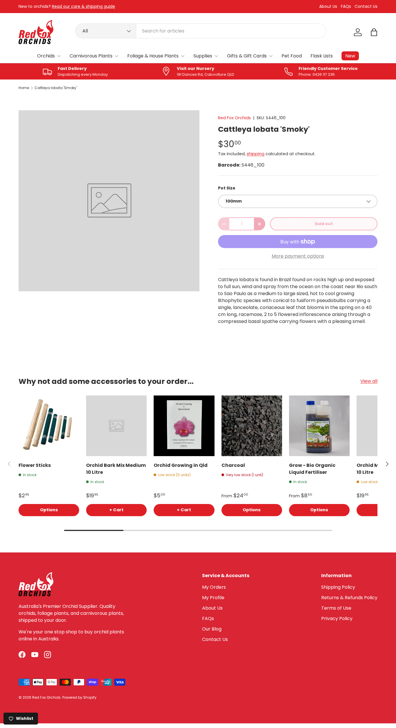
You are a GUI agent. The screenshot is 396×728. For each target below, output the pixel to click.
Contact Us (366, 6)
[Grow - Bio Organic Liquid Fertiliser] (319, 425)
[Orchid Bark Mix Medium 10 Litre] (116, 425)
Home (24, 88)
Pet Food (291, 56)
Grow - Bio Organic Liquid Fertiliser (312, 469)
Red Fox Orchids (234, 118)
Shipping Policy (338, 587)
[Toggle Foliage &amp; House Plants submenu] (182, 56)
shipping (255, 154)
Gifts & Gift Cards (247, 56)
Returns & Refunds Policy (349, 597)
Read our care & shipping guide (83, 6)
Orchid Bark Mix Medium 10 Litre (116, 469)
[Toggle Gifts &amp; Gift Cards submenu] (270, 56)
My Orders (214, 587)
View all (368, 381)
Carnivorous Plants (91, 56)
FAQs (346, 6)
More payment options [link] (298, 256)
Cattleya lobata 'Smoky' (55, 88)
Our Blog (211, 629)
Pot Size (226, 188)
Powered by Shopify (79, 697)
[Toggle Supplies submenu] (216, 56)
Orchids (46, 56)
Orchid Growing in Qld (181, 465)
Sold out (324, 224)
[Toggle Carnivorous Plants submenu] (116, 56)
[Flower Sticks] (49, 425)
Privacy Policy (337, 618)
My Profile (213, 597)
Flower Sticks (35, 465)
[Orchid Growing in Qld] (184, 425)
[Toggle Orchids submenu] (58, 56)
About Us (328, 6)
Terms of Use (336, 608)
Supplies (202, 56)
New (350, 56)
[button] (374, 32)
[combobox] (200, 31)
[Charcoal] (251, 425)
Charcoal (233, 465)
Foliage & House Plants (153, 56)
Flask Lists (321, 56)
